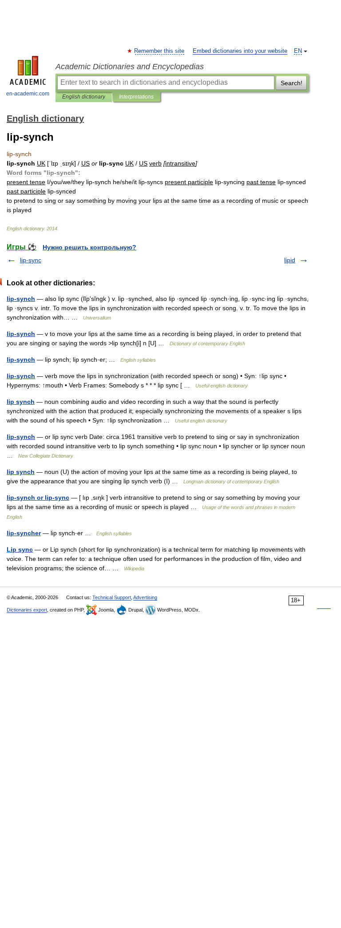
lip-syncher (24, 533)
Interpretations (136, 97)
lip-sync (30, 260)
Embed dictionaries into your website (240, 51)
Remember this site (159, 51)
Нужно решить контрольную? (89, 247)
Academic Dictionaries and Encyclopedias (130, 66)
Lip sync (20, 549)
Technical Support (111, 597)
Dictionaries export (27, 609)
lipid (289, 260)
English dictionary (83, 97)
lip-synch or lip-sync (38, 497)
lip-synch (21, 298)
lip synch (21, 401)
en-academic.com (27, 94)
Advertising (145, 597)
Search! (291, 83)
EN (298, 51)
